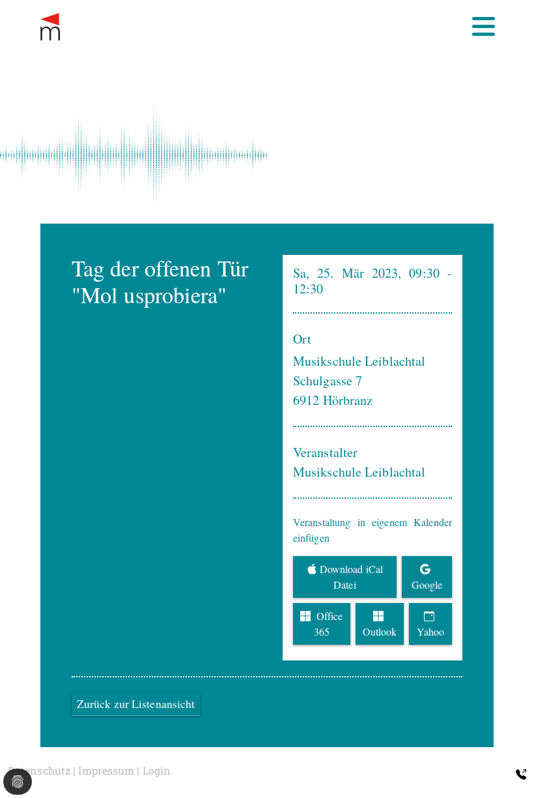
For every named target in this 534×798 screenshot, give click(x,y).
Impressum (106, 770)
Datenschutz (39, 770)
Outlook (380, 631)
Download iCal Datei (351, 576)
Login (157, 770)
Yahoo (430, 631)
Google (427, 584)
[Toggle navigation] (483, 26)
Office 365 (328, 623)
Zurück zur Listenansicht (136, 703)
